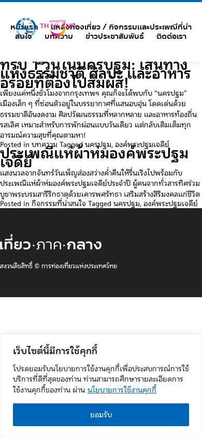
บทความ (59, 36)
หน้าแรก (24, 27)
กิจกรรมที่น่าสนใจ (59, 203)
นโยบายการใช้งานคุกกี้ (122, 390)
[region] (101, 385)
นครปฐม (98, 144)
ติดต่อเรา (171, 36)
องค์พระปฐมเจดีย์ (142, 144)
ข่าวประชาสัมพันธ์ (114, 36)
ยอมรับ (101, 415)
